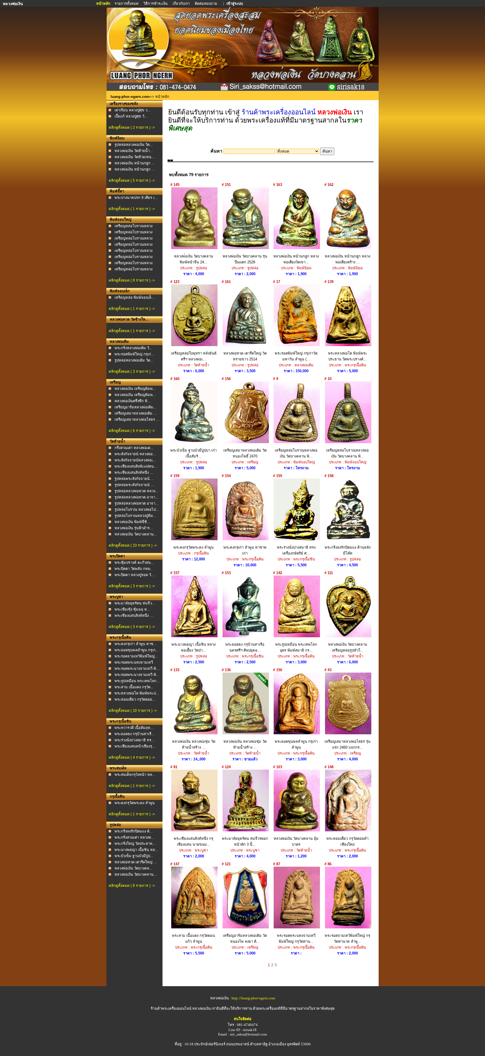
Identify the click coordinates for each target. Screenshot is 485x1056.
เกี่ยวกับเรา (181, 3)
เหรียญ (115, 382)
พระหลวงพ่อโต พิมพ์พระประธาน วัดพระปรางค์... (347, 356)
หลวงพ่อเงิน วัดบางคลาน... (136, 534)
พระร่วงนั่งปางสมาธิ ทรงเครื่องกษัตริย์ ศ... (296, 550)
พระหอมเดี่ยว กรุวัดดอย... (135, 699)
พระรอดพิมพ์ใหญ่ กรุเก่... (134, 354)
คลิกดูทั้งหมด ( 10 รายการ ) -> (133, 710)
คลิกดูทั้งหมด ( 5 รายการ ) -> (132, 180)
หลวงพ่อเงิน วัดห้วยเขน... (135, 157)
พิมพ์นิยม (117, 138)
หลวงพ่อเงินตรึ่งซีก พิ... (133, 401)
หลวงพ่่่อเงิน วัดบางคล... (133, 868)
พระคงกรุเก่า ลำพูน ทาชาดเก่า (244, 550)
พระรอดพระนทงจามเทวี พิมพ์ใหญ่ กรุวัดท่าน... (296, 938)
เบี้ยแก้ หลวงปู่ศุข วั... (131, 116)
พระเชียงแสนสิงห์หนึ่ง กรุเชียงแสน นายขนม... (193, 841)
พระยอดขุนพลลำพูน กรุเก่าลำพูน (296, 744)
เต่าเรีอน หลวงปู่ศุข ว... (133, 110)
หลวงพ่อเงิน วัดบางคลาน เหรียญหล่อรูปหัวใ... (347, 647)
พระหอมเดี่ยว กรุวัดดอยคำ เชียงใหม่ (347, 841)
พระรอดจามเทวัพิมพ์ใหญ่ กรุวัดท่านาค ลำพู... (347, 938)
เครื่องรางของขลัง (124, 104)
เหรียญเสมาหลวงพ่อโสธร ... (137, 419)
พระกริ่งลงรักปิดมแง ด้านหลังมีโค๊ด (347, 550)
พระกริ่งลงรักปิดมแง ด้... (134, 831)
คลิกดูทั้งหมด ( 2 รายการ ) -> (132, 127)
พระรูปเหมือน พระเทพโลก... (137, 681)
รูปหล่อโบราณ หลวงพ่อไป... (137, 509)
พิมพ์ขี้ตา (117, 191)
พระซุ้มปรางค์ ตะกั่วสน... (134, 562)
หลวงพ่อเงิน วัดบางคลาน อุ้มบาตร (296, 841)
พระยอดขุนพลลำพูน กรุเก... (137, 650)
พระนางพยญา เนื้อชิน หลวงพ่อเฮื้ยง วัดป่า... (193, 647)
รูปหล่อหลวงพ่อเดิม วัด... (134, 360)
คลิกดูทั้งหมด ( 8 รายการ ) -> (132, 280)
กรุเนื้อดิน (117, 796)
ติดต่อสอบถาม (206, 3)
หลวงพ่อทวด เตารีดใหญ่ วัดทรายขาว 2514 (245, 356)
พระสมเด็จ (118, 768)
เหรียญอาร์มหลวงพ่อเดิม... (136, 407)
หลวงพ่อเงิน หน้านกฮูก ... (135, 163)
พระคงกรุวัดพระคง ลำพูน (135, 803)
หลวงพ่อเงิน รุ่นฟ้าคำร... (134, 528)
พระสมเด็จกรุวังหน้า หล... (135, 774)
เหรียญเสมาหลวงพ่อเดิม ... (136, 413)
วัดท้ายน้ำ (117, 441)
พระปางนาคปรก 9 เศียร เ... (136, 197)
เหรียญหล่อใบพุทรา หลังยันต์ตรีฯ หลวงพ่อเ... (193, 356)
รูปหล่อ (115, 825)
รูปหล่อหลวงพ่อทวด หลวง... (137, 491)
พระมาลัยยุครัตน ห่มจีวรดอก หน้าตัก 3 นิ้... (245, 841)
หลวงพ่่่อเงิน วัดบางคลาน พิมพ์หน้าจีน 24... (193, 259)
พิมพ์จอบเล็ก (120, 291)
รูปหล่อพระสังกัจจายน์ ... (134, 479)
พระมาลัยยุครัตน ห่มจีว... (135, 603)
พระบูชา (116, 597)
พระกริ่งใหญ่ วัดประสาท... (135, 843)
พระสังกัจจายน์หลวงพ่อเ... (135, 460)
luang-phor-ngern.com (130, 97)
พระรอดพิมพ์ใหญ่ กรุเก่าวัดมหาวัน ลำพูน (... (296, 356)
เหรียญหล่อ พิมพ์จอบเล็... (135, 297)
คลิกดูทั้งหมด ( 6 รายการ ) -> (132, 431)
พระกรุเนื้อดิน (120, 637)
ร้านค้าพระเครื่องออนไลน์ (171, 1008)
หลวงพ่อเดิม (119, 341)
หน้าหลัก (103, 3)
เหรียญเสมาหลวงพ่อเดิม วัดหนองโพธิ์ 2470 (245, 453)
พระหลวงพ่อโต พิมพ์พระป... (137, 693)
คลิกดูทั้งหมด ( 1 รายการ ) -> (132, 209)
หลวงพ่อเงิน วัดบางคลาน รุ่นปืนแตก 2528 (245, 259)
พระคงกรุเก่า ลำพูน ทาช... (136, 644)
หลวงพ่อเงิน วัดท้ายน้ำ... (134, 151)
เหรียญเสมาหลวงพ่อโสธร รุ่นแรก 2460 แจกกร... (347, 744)
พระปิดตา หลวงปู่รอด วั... (134, 575)
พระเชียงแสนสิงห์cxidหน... (136, 466)
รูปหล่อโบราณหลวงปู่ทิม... (135, 516)
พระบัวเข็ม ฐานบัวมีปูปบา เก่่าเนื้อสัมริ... (193, 453)
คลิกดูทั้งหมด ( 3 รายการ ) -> (132, 371)
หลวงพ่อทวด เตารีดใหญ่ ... (136, 862)
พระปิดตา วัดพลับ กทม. (133, 569)
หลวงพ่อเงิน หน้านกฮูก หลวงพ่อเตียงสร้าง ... (347, 259)
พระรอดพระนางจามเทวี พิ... (137, 668)
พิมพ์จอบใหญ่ (120, 219)
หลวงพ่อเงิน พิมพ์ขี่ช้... (132, 522)
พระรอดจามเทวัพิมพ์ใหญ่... (136, 656)
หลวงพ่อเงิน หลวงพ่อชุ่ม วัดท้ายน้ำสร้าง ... (193, 744)
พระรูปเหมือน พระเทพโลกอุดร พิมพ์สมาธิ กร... (296, 647)
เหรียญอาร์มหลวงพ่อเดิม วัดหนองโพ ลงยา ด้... (245, 938)
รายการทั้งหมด (126, 3)
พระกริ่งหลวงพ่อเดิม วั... (133, 348)
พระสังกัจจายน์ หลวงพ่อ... (135, 454)
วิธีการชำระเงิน (155, 3)
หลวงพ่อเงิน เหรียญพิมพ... (135, 388)
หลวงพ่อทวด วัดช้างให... (129, 319)
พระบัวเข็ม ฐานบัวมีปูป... (134, 856)
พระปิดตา (117, 556)
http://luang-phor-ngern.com (253, 998)
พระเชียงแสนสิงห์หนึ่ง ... (134, 472)
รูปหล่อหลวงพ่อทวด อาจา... (137, 497)
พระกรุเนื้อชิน (120, 721)
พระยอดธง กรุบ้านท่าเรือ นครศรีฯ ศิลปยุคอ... (244, 647)
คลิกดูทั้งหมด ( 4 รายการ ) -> (132, 757)
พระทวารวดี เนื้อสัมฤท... (134, 728)
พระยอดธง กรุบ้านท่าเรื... (135, 734)
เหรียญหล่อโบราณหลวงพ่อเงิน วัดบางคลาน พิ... (296, 453)
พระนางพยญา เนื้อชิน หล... (136, 850)
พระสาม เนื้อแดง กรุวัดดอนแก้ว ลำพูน (193, 938)
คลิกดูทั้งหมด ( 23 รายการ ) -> (133, 545)
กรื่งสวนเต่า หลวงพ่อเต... (134, 448)
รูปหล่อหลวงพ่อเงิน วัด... (134, 144)
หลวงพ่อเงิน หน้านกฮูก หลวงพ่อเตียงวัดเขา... (296, 259)
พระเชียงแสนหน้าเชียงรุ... (135, 746)
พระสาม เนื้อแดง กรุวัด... (134, 687)
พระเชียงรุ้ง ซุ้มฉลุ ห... (132, 609)
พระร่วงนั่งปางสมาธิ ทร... (135, 740)
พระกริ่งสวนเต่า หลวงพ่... (134, 837)
